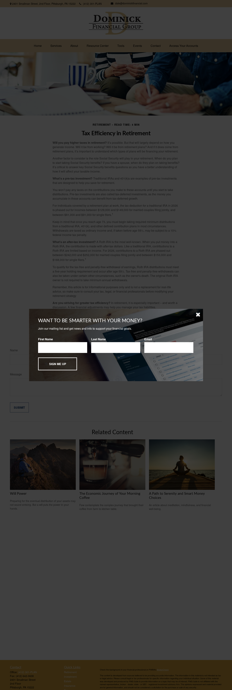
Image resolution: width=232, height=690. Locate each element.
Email (148, 339)
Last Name (98, 339)
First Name (45, 339)
